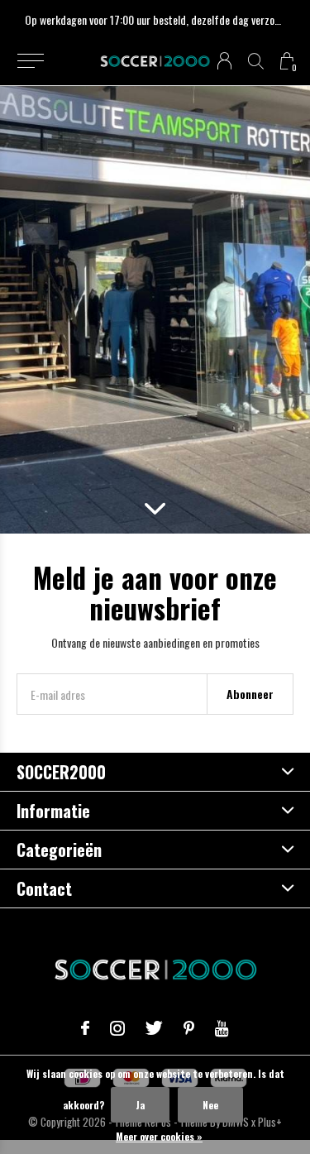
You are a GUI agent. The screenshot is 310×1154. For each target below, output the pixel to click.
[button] (30, 61)
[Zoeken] (256, 61)
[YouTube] (222, 1028)
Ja (140, 1105)
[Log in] (224, 61)
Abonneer (250, 693)
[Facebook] (85, 1028)
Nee (210, 1105)
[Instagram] (117, 1028)
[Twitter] (154, 1028)
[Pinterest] (189, 1028)
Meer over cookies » (159, 1136)
